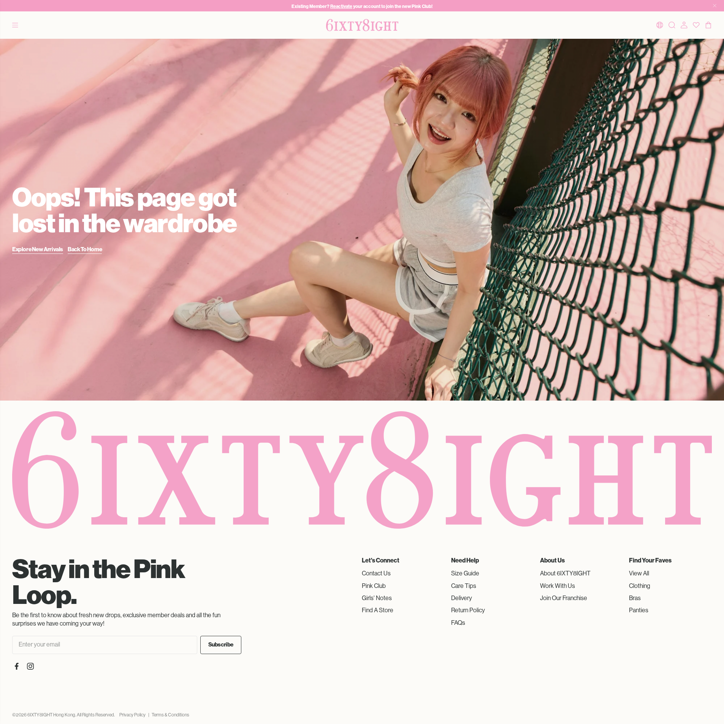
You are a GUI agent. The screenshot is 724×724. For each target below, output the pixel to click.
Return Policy (468, 610)
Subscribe (220, 644)
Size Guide (465, 573)
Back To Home (85, 249)
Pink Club (374, 585)
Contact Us (376, 573)
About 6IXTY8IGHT (565, 573)
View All (639, 573)
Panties (638, 610)
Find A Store (377, 610)
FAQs (458, 622)
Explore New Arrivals (37, 249)
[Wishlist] (696, 25)
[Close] (714, 5)
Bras (635, 598)
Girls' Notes (377, 598)
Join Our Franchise (563, 598)
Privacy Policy (132, 715)
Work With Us (557, 585)
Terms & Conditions (170, 715)
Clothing (639, 585)
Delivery (461, 598)
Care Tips (463, 585)
